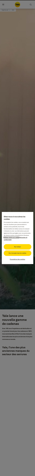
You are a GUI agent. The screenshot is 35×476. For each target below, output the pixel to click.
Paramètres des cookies (17, 259)
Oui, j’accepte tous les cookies (17, 253)
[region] (17, 238)
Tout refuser (17, 246)
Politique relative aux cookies (11, 237)
